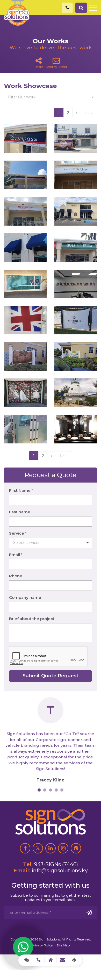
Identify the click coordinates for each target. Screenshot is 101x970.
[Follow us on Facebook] (25, 848)
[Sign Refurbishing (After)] (75, 356)
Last (89, 112)
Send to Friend (56, 67)
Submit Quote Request (50, 676)
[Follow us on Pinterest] (76, 848)
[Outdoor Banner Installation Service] (25, 429)
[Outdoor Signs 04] (25, 175)
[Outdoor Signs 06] (75, 175)
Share (38, 67)
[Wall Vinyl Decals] (75, 284)
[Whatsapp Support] (23, 947)
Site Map (63, 945)
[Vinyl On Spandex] (75, 320)
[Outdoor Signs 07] (25, 138)
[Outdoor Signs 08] (75, 138)
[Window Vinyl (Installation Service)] (25, 284)
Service (17, 533)
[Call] (39, 959)
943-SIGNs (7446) (56, 864)
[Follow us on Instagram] (63, 848)
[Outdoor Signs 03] (75, 211)
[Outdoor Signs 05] (25, 211)
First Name (21, 490)
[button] (50, 97)
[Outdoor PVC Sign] (75, 392)
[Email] (62, 959)
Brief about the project (31, 618)
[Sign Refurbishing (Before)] (25, 356)
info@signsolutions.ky (60, 870)
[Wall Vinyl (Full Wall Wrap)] (25, 320)
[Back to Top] (74, 960)
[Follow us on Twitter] (38, 848)
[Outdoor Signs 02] (25, 247)
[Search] (81, 8)
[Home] (50, 959)
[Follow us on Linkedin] (50, 848)
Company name (25, 597)
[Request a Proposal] (27, 960)
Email (15, 554)
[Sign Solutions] (17, 13)
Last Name (19, 511)
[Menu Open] (93, 8)
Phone (15, 575)
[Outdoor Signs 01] (75, 247)
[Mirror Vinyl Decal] (75, 429)
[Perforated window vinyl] (25, 392)
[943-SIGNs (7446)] (67, 8)
